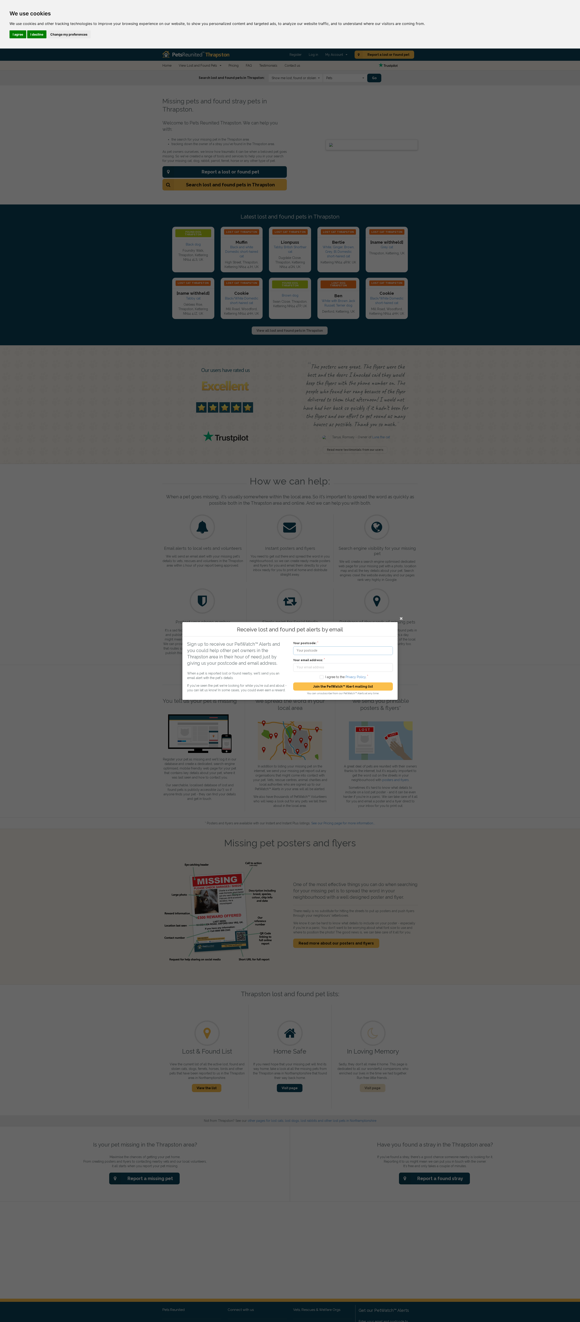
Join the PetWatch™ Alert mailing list (343, 686)
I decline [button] (36, 34)
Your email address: (308, 660)
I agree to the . (345, 677)
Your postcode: (305, 643)
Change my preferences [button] (68, 34)
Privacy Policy (356, 677)
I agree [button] (18, 34)
